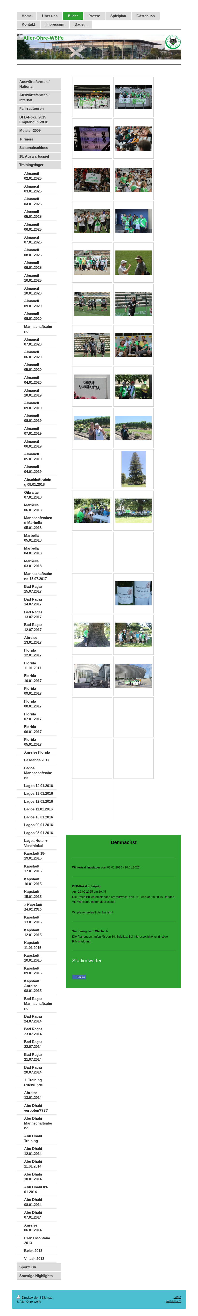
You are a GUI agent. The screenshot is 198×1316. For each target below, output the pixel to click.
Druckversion (30, 1297)
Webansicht (173, 1301)
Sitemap (47, 1297)
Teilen (80, 977)
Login (177, 1297)
